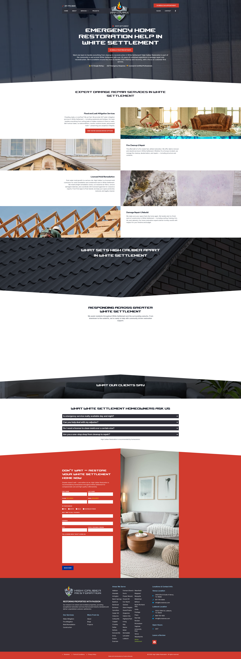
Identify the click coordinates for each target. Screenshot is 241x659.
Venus (137, 634)
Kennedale (126, 633)
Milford (137, 602)
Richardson (139, 623)
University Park (138, 630)
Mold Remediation (69, 624)
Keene (125, 627)
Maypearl (138, 593)
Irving (125, 621)
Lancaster (126, 636)
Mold (79, 509)
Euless (114, 638)
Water (71, 509)
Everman (115, 641)
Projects (95, 11)
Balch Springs (117, 599)
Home (66, 11)
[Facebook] (154, 642)
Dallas (114, 627)
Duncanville (116, 633)
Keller (125, 630)
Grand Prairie (127, 610)
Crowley (115, 624)
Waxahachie (139, 637)
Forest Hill (126, 599)
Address (65, 520)
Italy (124, 624)
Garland (125, 605)
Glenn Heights (128, 607)
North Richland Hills (140, 605)
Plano (137, 615)
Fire (64, 509)
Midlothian (138, 599)
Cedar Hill (115, 613)
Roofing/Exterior (90, 509)
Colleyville (116, 619)
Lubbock (126, 638)
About (74, 11)
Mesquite (138, 596)
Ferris (125, 593)
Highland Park (127, 619)
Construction (67, 627)
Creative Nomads (127, 656)
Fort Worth (126, 602)
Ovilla (137, 609)
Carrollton (115, 610)
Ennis (114, 636)
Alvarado (115, 593)
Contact (168, 11)
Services (84, 11)
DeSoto (115, 630)
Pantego (138, 612)
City (63, 527)
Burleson (115, 607)
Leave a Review (158, 635)
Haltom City (127, 616)
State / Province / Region (96, 527)
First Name (65, 491)
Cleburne (115, 616)
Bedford (115, 602)
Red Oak (138, 618)
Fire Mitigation (68, 622)
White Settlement (138, 640)
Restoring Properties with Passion (81, 601)
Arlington (115, 596)
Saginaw (138, 626)
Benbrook (115, 605)
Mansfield (138, 590)
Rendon (137, 621)
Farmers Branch (128, 590)
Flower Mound (128, 596)
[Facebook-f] (175, 11)
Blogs (159, 11)
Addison (115, 590)
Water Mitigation (68, 619)
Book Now (68, 568)
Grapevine (126, 613)
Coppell (115, 621)
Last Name (91, 491)
